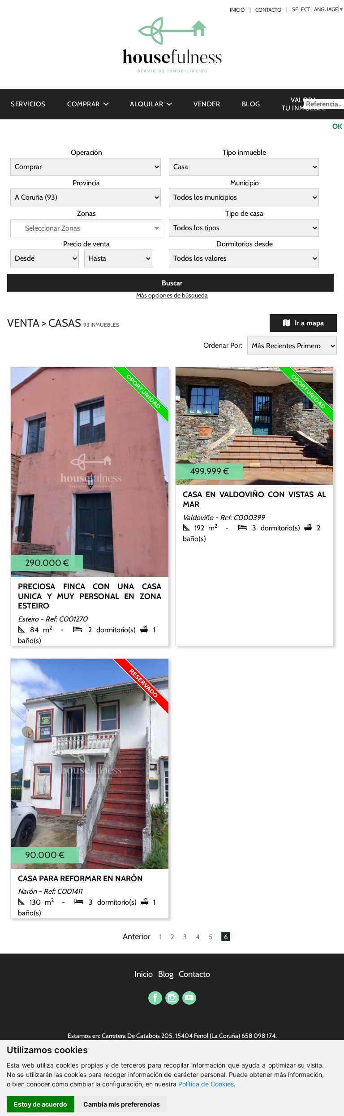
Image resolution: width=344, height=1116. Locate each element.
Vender (207, 104)
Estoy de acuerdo (40, 1104)
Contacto (268, 10)
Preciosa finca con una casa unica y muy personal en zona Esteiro (89, 596)
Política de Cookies (206, 1084)
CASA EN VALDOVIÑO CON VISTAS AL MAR (254, 499)
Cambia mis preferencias (121, 1104)
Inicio (237, 10)
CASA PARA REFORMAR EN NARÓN (80, 879)
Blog (251, 104)
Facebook (155, 998)
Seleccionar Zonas (52, 228)
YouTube (189, 998)
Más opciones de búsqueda (172, 295)
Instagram (172, 998)
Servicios (28, 104)
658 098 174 (258, 1036)
